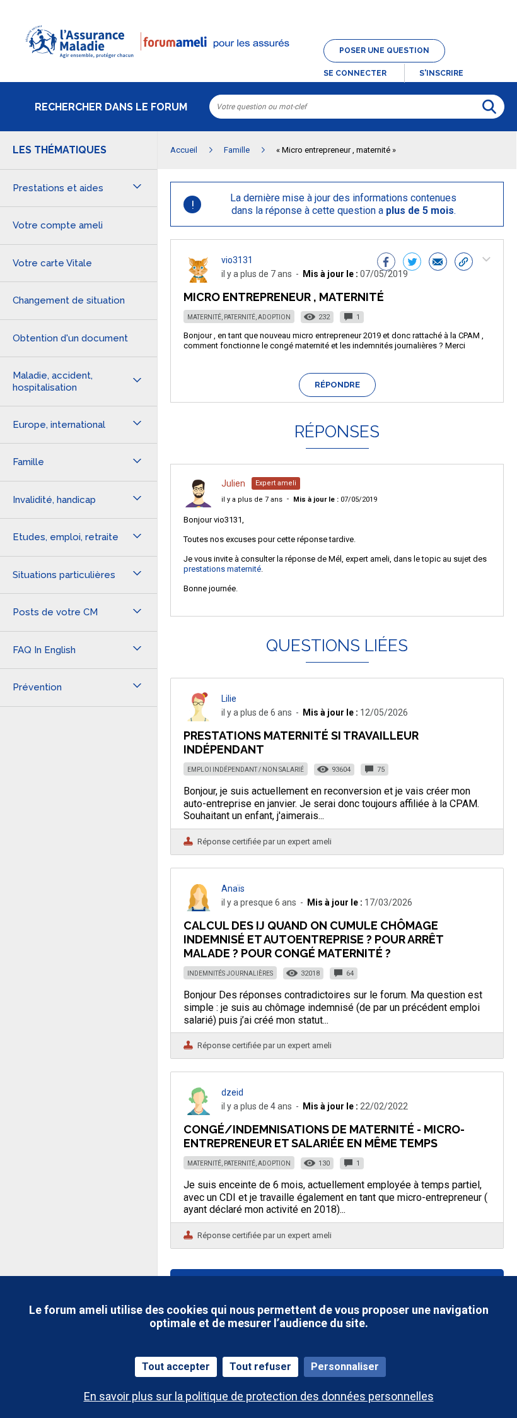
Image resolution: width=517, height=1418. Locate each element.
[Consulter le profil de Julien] (198, 504)
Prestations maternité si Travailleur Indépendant (301, 742)
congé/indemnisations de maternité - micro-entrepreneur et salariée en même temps (324, 1136)
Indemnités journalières (230, 973)
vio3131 (237, 260)
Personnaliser (345, 1367)
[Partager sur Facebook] (386, 263)
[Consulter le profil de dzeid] (198, 1112)
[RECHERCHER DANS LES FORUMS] (489, 107)
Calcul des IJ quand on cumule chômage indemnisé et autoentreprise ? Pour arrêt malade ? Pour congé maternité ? (313, 939)
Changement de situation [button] (69, 300)
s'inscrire (441, 73)
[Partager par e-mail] (438, 263)
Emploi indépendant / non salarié (245, 769)
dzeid (232, 1092)
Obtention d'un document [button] (70, 338)
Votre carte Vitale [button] (52, 263)
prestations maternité (222, 569)
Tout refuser (260, 1367)
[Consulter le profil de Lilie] (198, 718)
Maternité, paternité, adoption (239, 317)
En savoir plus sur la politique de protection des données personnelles (259, 1396)
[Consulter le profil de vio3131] (198, 279)
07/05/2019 (335, 499)
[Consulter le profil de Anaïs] (198, 908)
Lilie (228, 699)
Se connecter (354, 73)
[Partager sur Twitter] (412, 263)
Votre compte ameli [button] (58, 225)
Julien (233, 483)
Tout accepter (176, 1367)
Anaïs (233, 888)
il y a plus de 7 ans (251, 499)
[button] (258, 65)
